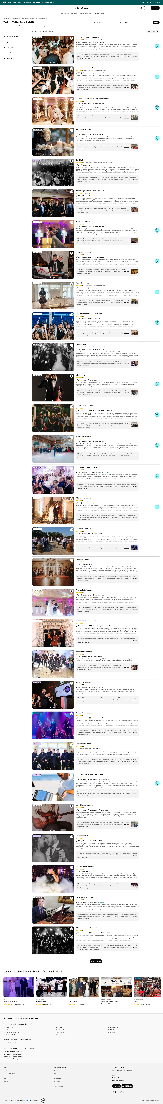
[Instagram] (121, 1092)
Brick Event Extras (8, 1027)
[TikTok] (124, 1092)
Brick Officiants (7, 1029)
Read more (135, 56)
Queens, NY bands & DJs (10, 1043)
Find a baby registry (117, 1080)
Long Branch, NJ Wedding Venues (12, 1059)
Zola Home (148, 2)
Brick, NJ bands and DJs (41, 18)
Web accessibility (34, 1100)
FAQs (55, 1073)
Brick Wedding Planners (62, 1032)
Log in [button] (146, 8)
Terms (42, 2)
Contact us (57, 1084)
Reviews (5, 1076)
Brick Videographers (113, 1027)
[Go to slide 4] (54, 62)
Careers (5, 1081)
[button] (120, 23)
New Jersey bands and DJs (28, 18)
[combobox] (137, 22)
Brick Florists (59, 1034)
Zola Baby (142, 2)
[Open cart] (141, 8)
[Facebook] (113, 1092)
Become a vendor (99, 13)
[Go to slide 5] (56, 62)
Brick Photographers (113, 1029)
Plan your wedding (8, 8)
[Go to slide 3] (53, 62)
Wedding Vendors (7, 18)
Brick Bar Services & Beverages (11, 1032)
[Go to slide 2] (52, 62)
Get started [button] (155, 8)
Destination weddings (85, 13)
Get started (117, 1086)
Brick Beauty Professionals (63, 1029)
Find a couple (33, 8)
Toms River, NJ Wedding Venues (12, 1054)
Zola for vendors (156, 2)
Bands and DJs (16, 18)
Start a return (57, 1078)
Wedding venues (63, 13)
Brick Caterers (59, 1027)
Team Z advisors (58, 1086)
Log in (113, 1075)
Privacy (5, 1100)
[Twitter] (118, 1092)
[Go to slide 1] (50, 62)
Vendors (73, 13)
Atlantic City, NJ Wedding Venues (12, 1056)
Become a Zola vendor (9, 1073)
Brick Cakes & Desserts (9, 1034)
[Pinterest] (116, 1092)
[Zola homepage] (81, 8)
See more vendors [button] (96, 961)
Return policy (57, 1081)
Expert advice (21, 8)
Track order (57, 1076)
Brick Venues (111, 1032)
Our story (5, 1071)
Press (4, 1084)
